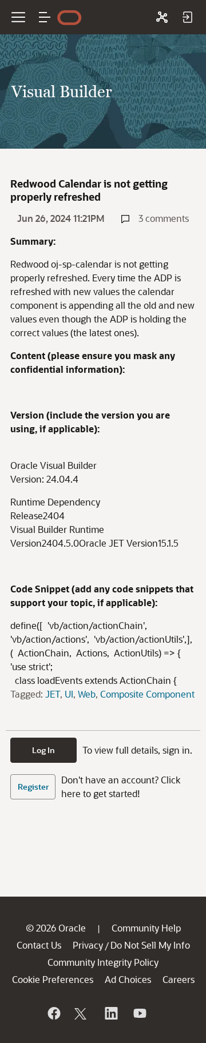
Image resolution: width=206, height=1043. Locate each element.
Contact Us (39, 945)
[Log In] (187, 17)
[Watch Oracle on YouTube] (139, 1013)
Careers (179, 979)
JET (52, 694)
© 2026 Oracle (56, 928)
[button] (44, 17)
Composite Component (147, 694)
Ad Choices (128, 979)
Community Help (146, 928)
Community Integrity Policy (103, 962)
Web (87, 694)
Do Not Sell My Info (150, 945)
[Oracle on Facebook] (53, 1013)
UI (69, 694)
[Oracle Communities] (162, 17)
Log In (43, 750)
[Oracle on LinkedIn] (110, 1013)
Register (33, 786)
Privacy (88, 945)
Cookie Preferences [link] (52, 979)
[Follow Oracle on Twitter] (81, 1013)
